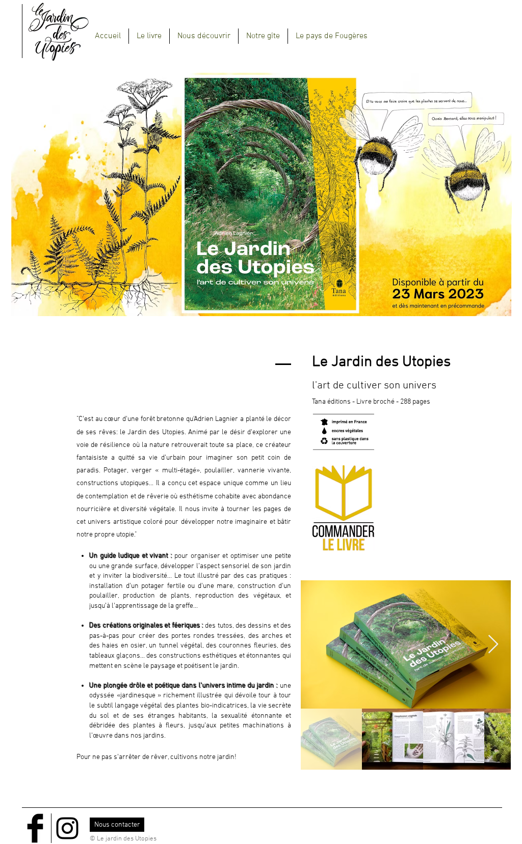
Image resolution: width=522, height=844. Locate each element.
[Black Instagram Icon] (67, 828)
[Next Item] (493, 645)
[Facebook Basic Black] (35, 828)
